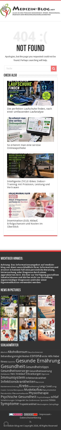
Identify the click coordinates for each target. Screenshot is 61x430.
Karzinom (40, 382)
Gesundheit (13, 366)
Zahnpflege (54, 404)
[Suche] (54, 68)
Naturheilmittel (49, 390)
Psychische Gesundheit (18, 397)
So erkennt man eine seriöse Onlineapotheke (24, 147)
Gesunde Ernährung (38, 361)
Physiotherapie (38, 393)
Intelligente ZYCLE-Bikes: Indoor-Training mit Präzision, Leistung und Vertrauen (28, 184)
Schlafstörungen (8, 400)
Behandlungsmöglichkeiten (15, 356)
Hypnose (45, 374)
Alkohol (4, 352)
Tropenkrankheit (28, 404)
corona (36, 356)
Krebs (24, 386)
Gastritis (11, 362)
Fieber (56, 356)
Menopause (18, 390)
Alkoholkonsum (18, 352)
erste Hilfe (47, 356)
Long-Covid (45, 386)
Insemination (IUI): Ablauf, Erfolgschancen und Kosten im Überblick (25, 223)
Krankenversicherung (10, 386)
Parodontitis (6, 393)
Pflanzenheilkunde (20, 393)
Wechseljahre (42, 404)
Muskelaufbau (33, 389)
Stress (52, 400)
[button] (6, 424)
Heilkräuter (5, 374)
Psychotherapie (43, 397)
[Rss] (30, 422)
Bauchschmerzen (35, 352)
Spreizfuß (44, 400)
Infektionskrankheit (36, 378)
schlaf (54, 397)
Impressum (44, 414)
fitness (4, 361)
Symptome (10, 403)
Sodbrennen (34, 400)
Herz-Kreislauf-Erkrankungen (25, 374)
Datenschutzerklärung (30, 417)
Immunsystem (13, 377)
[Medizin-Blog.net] (30, 10)
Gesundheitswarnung (40, 371)
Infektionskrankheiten (18, 382)
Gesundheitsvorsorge (15, 371)
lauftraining (34, 386)
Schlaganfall (20, 400)
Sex (27, 400)
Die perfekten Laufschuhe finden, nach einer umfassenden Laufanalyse (29, 110)
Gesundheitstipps (37, 367)
